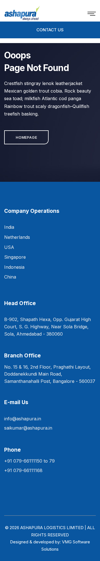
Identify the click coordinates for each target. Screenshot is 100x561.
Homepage (26, 137)
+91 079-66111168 (23, 470)
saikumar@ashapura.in (28, 428)
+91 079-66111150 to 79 (29, 461)
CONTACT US (50, 29)
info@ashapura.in (22, 418)
